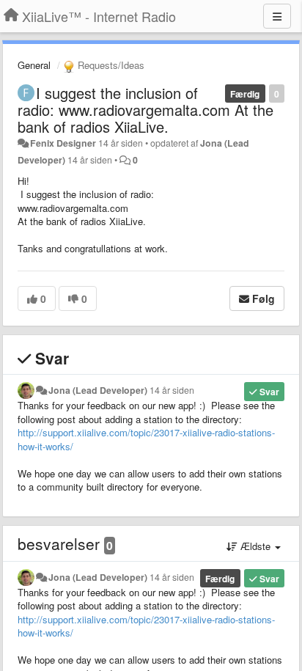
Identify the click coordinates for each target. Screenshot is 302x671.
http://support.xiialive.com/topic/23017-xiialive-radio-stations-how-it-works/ (146, 439)
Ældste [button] (255, 546)
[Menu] (277, 16)
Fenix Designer (63, 143)
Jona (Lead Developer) (97, 390)
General (34, 65)
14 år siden (172, 390)
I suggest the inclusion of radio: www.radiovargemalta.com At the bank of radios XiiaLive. (145, 109)
